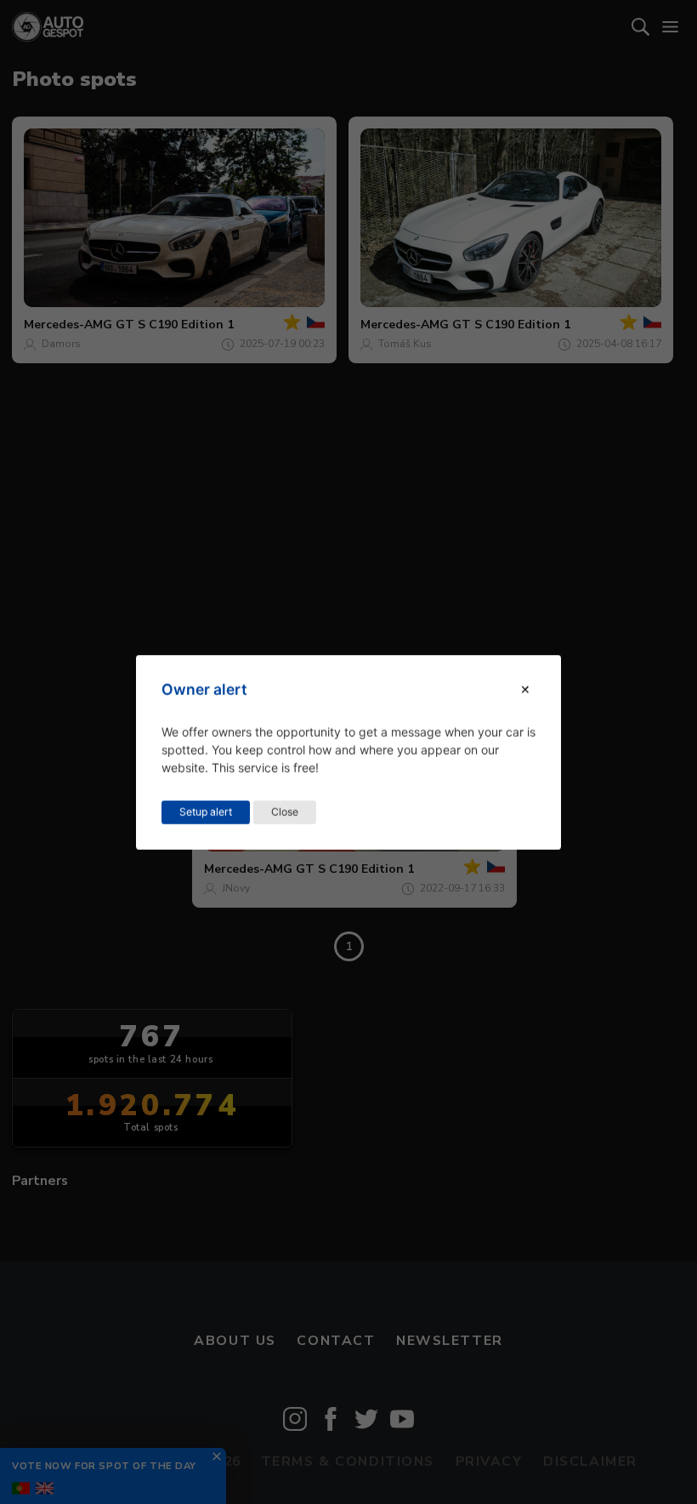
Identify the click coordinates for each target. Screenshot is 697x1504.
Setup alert (205, 811)
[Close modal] (525, 689)
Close (284, 811)
